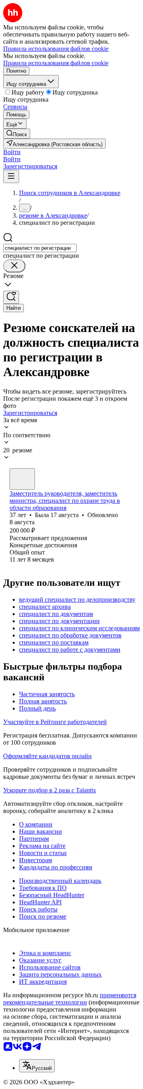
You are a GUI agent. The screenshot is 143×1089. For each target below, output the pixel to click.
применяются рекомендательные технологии (69, 999)
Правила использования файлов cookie (55, 63)
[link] (16, 134)
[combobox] (40, 248)
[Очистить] (14, 265)
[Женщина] (22, 479)
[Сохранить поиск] (11, 297)
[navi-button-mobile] (11, 176)
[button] (12, 152)
